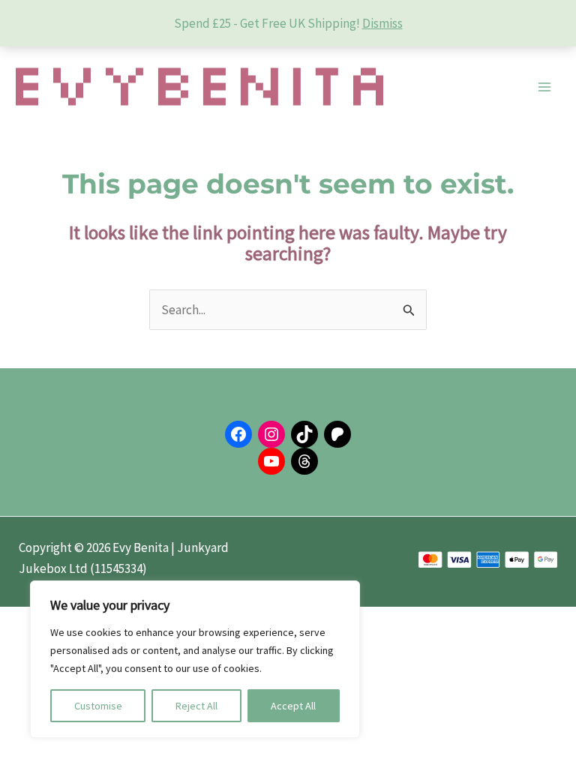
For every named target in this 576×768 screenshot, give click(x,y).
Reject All (197, 705)
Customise (98, 705)
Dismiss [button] (382, 23)
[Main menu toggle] (544, 87)
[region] (195, 659)
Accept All (293, 705)
